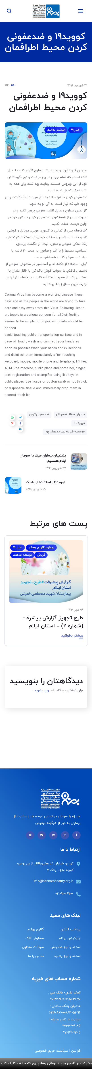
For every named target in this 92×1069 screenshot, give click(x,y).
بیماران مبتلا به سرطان (70, 414)
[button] (9, 11)
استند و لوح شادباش (65, 947)
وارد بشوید (41, 690)
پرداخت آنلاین (71, 929)
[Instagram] (65, 835)
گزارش (41, 555)
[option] (46, 594)
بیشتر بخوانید (72, 635)
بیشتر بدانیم (56, 130)
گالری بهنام (36, 929)
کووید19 (79, 423)
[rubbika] (30, 835)
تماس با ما (36, 956)
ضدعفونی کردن (39, 414)
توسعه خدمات (22, 555)
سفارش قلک (34, 938)
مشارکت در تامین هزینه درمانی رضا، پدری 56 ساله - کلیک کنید (46, 1063)
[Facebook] (76, 835)
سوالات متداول (33, 947)
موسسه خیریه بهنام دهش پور (65, 432)
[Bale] (42, 835)
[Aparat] (53, 835)
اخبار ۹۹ (75, 130)
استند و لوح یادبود (67, 956)
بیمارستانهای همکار (41, 547)
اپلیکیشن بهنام (70, 938)
